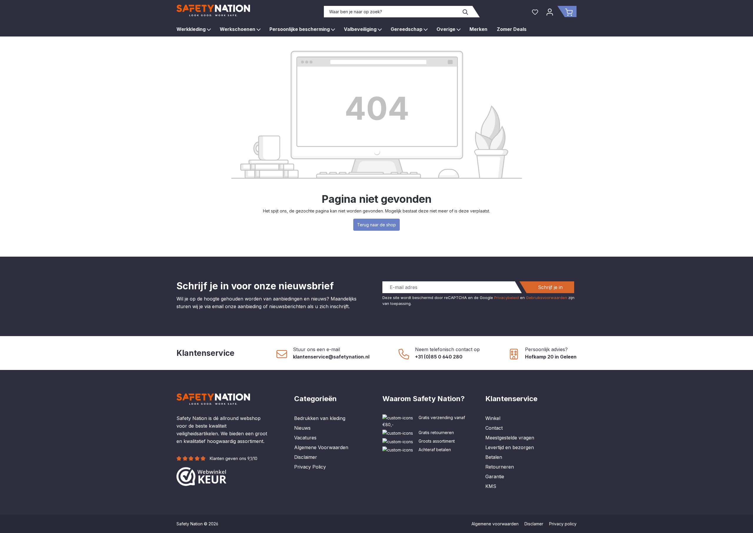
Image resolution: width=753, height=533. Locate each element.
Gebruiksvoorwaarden (546, 297)
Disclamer (533, 523)
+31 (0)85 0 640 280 (438, 357)
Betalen (493, 457)
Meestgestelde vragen (509, 438)
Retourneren (499, 467)
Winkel (492, 418)
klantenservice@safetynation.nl (331, 357)
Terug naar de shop (376, 224)
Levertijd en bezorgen (509, 447)
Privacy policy (563, 523)
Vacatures (305, 438)
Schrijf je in (550, 287)
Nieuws (302, 428)
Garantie (494, 476)
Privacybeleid (506, 297)
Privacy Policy (310, 467)
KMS (490, 486)
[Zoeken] (465, 11)
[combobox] (391, 11)
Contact (494, 428)
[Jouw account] (549, 11)
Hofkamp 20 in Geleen (551, 357)
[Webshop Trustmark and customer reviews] (201, 476)
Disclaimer (305, 457)
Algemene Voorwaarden (321, 447)
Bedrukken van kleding (319, 418)
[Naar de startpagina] (213, 10)
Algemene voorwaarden (495, 523)
